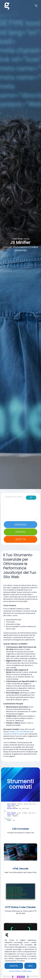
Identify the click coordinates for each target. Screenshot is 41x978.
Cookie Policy (26, 971)
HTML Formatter (18, 734)
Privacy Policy (14, 971)
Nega (30, 966)
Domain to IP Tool (16, 731)
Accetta (14, 966)
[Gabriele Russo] (6, 5)
